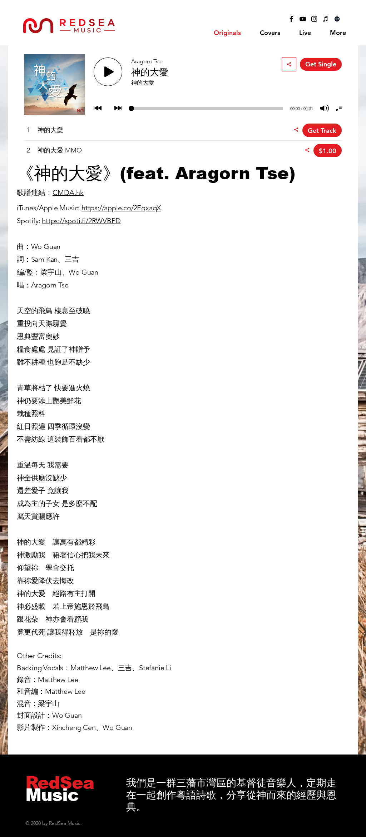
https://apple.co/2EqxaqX (121, 208)
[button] (270, 33)
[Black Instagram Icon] (314, 19)
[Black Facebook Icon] (291, 19)
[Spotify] (337, 19)
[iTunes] (326, 19)
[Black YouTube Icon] (303, 19)
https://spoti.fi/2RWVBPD (81, 220)
